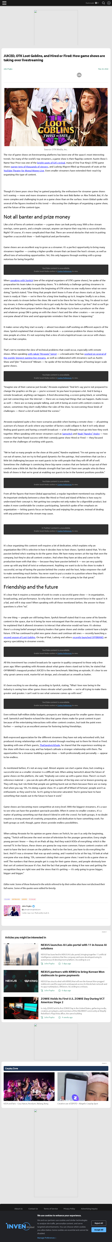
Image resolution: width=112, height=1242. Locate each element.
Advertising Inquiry (89, 1208)
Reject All (99, 1223)
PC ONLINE (32, 899)
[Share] (44, 75)
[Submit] (56, 75)
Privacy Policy (69, 1208)
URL (79, 75)
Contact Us (33, 1208)
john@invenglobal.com (32, 909)
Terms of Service (51, 1208)
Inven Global (15, 3)
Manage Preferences (46, 1237)
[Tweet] (32, 75)
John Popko (27, 906)
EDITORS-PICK (16, 899)
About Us (18, 1208)
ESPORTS (24, 899)
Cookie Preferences (64, 271)
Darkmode (90, 3)
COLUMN (7, 899)
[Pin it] (67, 75)
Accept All (98, 1229)
